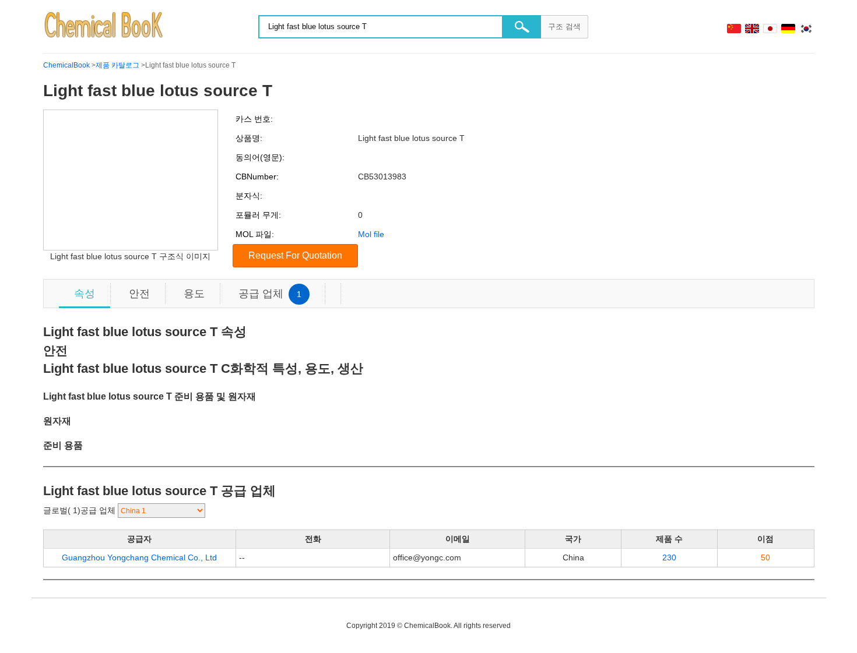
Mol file (371, 234)
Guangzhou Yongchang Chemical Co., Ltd (139, 557)
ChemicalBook (66, 65)
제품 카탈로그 (117, 65)
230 (669, 557)
